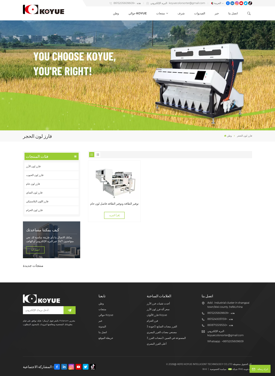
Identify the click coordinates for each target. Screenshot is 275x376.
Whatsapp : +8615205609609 (225, 341)
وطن (116, 13)
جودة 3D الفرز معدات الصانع (162, 326)
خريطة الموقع (106, 337)
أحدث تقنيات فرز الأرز (158, 303)
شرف (181, 13)
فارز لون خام (33, 183)
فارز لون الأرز (33, 166)
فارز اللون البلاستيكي (37, 201)
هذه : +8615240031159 (220, 319)
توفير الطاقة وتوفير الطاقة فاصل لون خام (114, 203)
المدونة (102, 326)
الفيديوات (199, 13)
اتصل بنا (233, 13)
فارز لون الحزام (34, 210)
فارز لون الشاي (34, 192)
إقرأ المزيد (114, 215)
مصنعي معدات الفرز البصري (162, 332)
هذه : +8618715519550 (220, 325)
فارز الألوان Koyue (157, 315)
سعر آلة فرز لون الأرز (158, 309)
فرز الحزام (152, 320)
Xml (204, 369)
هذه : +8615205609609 (127, 3)
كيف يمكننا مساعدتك (42, 230)
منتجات (161, 13)
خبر (217, 13)
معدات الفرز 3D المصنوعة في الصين (166, 337)
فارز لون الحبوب (34, 175)
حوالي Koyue (137, 13)
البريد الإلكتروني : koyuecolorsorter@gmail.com (177, 3)
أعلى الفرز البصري (156, 343)
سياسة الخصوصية (218, 369)
